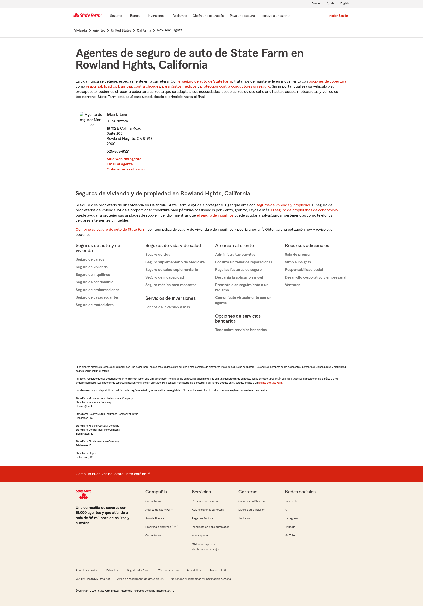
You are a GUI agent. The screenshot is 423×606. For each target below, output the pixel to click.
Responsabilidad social (304, 270)
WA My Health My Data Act (93, 578)
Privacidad (113, 570)
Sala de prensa (297, 254)
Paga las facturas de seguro (238, 270)
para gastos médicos (179, 86)
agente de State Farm (270, 382)
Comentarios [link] (153, 535)
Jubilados (244, 518)
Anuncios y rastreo (87, 570)
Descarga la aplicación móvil (239, 277)
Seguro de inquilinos (93, 275)
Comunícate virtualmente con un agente (243, 300)
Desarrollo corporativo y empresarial (315, 277)
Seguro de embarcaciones (97, 290)
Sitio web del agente (124, 159)
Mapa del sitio (218, 570)
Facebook (291, 501)
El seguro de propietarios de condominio (304, 210)
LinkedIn (290, 526)
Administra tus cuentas (235, 254)
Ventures (292, 285)
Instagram (291, 518)
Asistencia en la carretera (208, 509)
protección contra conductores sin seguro (235, 86)
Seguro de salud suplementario (171, 270)
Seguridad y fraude (139, 570)
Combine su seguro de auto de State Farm (111, 229)
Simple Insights (298, 262)
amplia (126, 86)
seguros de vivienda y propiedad (283, 205)
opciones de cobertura (327, 81)
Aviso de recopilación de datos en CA (140, 578)
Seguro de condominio (94, 282)
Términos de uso (168, 570)
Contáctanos (153, 501)
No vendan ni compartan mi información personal (201, 578)
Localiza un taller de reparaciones (243, 262)
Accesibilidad (194, 570)
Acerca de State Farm (159, 509)
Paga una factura (202, 518)
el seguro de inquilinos (215, 215)
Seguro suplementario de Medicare (175, 262)
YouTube (290, 535)
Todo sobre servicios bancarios (241, 330)
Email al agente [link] (120, 164)
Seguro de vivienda (92, 267)
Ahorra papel (200, 535)
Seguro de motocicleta (95, 305)
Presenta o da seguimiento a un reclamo (242, 287)
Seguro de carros (90, 259)
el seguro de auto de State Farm (205, 81)
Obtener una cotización (127, 169)
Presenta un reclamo (205, 501)
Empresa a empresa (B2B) (161, 526)
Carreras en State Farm (253, 501)
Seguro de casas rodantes (97, 297)
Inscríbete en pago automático (210, 526)
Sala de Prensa (154, 518)
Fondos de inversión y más (167, 307)
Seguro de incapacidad (164, 277)
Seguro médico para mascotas (170, 285)
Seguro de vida (157, 254)
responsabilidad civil (102, 86)
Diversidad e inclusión (251, 509)
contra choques (147, 86)
